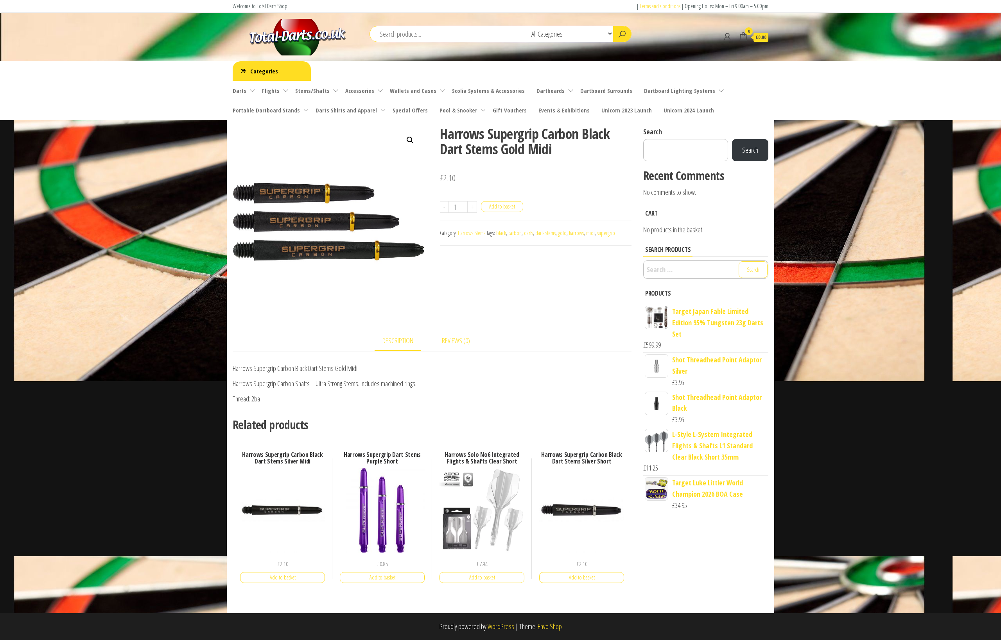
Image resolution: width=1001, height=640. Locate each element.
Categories (264, 71)
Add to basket (502, 206)
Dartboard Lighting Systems (679, 90)
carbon (515, 233)
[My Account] (727, 36)
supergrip (606, 233)
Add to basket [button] (283, 577)
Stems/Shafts (312, 90)
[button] (410, 140)
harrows (576, 233)
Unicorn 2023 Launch (626, 110)
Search (652, 131)
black (501, 233)
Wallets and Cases (413, 90)
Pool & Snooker (458, 110)
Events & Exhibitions (564, 110)
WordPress (501, 626)
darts (528, 233)
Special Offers (410, 110)
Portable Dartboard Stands (266, 110)
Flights (271, 90)
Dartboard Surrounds (606, 90)
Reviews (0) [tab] (456, 340)
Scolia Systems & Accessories (488, 90)
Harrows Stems (471, 233)
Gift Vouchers (510, 110)
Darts (239, 90)
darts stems (545, 233)
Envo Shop (550, 626)
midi (590, 233)
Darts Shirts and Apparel (346, 110)
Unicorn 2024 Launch (689, 110)
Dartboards (550, 90)
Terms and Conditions (660, 6)
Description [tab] (397, 340)
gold (562, 233)
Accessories (359, 90)
